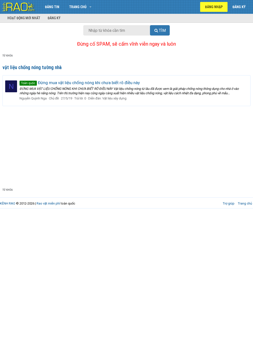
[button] (90, 7)
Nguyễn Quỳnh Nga (33, 98)
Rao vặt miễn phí (48, 203)
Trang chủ (77, 7)
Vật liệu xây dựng (114, 98)
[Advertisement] (126, 143)
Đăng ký (54, 18)
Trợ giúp (228, 203)
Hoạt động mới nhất (23, 18)
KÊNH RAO (7, 203)
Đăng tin (52, 7)
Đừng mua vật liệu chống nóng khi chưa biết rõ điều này (80, 82)
